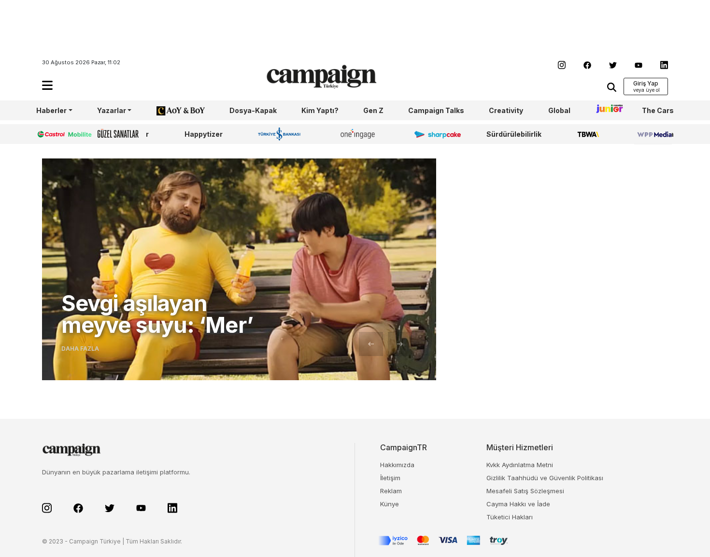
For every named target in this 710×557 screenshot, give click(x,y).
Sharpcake (432, 134)
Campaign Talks (436, 110)
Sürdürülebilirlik (513, 134)
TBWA (588, 134)
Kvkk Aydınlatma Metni (519, 465)
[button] (47, 85)
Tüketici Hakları (509, 517)
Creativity (506, 110)
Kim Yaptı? (320, 110)
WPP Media (654, 134)
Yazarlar (111, 110)
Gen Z (373, 110)
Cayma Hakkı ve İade (518, 504)
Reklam (391, 491)
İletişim (390, 478)
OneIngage (359, 134)
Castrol (49, 134)
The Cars (658, 110)
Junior (606, 110)
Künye (389, 504)
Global (559, 110)
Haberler (51, 110)
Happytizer (204, 134)
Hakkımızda (397, 465)
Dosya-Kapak (253, 110)
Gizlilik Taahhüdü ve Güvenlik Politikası (544, 478)
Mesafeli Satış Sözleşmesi (525, 491)
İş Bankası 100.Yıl (281, 133)
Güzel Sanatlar (123, 134)
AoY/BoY (170, 110)
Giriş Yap (645, 83)
